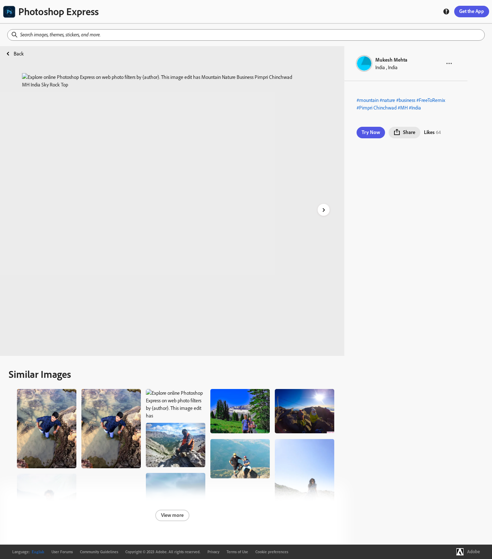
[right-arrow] (324, 210)
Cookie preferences (271, 551)
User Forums (62, 551)
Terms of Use (237, 551)
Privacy (213, 551)
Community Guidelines (99, 551)
